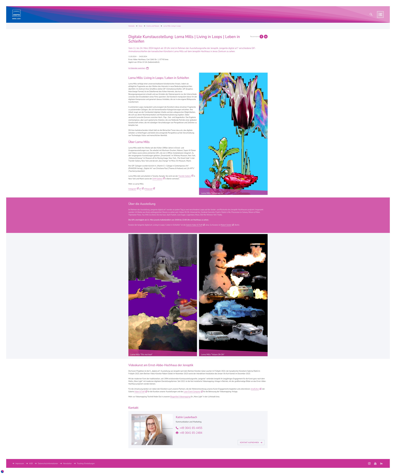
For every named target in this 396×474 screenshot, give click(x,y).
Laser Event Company (192, 391)
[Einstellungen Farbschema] (2, 471)
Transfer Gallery (184, 176)
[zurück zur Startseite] (16, 14)
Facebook (261, 36)
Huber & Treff (139, 391)
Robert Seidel (226, 225)
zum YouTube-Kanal (369, 463)
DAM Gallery (157, 178)
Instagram (132, 189)
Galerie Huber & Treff (194, 225)
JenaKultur (255, 389)
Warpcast (148, 189)
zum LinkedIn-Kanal (381, 463)
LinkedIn (266, 36)
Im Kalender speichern (136, 68)
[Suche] (371, 14)
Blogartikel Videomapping (180, 396)
